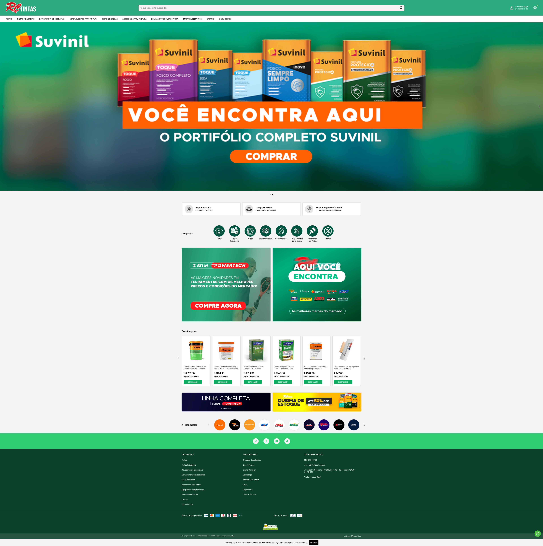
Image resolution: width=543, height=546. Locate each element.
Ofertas (210, 19)
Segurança (247, 475)
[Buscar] (401, 7)
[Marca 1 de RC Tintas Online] (219, 425)
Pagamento (248, 490)
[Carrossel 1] (226, 284)
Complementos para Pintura (83, 19)
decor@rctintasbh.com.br (314, 465)
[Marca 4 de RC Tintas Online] (264, 425)
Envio (245, 485)
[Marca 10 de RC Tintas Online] (353, 425)
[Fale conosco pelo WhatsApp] (538, 533)
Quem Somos (225, 19)
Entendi (313, 542)
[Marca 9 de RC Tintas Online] (338, 425)
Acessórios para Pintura (134, 19)
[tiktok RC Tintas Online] (287, 441)
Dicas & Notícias (110, 19)
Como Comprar (249, 470)
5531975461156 (310, 460)
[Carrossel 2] (271, 106)
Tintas (9, 19)
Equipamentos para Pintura (164, 19)
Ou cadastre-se (521, 9)
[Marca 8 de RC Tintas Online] (324, 425)
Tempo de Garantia (251, 480)
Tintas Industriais (26, 19)
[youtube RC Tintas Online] (277, 441)
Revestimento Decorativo (52, 19)
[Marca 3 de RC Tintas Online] (249, 425)
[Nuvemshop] (352, 536)
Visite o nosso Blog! (312, 477)
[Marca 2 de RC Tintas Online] (234, 425)
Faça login (523, 7)
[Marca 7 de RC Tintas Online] (309, 425)
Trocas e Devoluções (252, 460)
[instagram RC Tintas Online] (256, 441)
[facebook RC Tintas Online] (266, 441)
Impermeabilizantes (192, 19)
